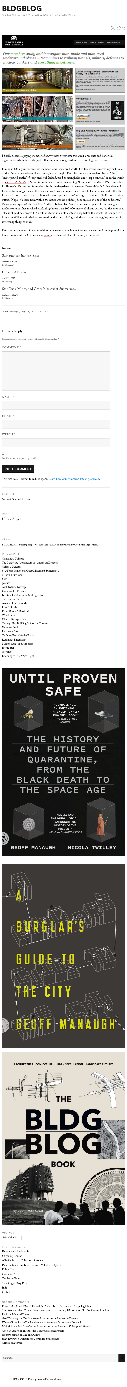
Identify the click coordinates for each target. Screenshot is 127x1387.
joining (48, 235)
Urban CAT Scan (14, 273)
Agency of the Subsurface (15, 603)
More (94, 545)
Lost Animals (9, 607)
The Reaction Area (12, 599)
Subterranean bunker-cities (20, 256)
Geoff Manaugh (10, 311)
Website (9, 435)
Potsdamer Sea (10, 632)
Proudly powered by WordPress (44, 1379)
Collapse (6, 1292)
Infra (4, 1288)
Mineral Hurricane (12, 575)
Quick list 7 (8, 1274)
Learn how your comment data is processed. (74, 479)
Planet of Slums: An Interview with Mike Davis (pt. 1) (31, 1265)
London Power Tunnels (16, 195)
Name (8, 397)
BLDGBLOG (22, 8)
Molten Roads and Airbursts (17, 644)
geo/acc (6, 583)
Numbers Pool (10, 628)
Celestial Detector (11, 567)
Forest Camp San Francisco (16, 1251)
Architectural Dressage (14, 587)
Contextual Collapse (13, 559)
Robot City (8, 1270)
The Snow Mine (31, 1335)
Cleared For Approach (14, 619)
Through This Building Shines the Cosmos (25, 624)
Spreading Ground (12, 1256)
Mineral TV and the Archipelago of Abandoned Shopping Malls (57, 1306)
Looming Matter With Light (18, 656)
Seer (4, 579)
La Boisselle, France (14, 186)
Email (8, 416)
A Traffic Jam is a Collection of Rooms (22, 1260)
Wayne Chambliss (11, 1323)
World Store (8, 615)
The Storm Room (11, 1279)
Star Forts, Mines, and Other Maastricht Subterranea (39, 289)
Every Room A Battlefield (16, 611)
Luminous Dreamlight (14, 640)
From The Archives (15, 1247)
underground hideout (88, 195)
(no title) (7, 652)
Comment (12, 348)
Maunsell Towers (21, 1315)
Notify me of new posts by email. (19, 458)
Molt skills (7, 1327)
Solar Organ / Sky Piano (15, 1283)
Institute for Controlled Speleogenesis (22, 595)
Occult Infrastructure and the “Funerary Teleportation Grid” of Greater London (66, 1310)
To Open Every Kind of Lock (18, 636)
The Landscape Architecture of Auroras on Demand (30, 563)
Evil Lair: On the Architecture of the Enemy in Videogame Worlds (54, 1327)
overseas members (41, 169)
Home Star (8, 648)
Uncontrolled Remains (14, 591)
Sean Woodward (11, 1310)
